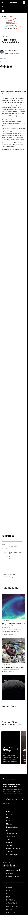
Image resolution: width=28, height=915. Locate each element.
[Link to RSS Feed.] (11, 66)
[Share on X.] (1, 66)
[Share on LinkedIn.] (8, 66)
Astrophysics (5, 571)
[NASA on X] (11, 865)
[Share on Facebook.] (4, 66)
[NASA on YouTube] (14, 865)
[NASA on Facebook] (4, 865)
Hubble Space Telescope (8, 577)
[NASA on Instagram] (7, 865)
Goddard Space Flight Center (9, 574)
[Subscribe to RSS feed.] (13, 536)
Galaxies (12, 571)
